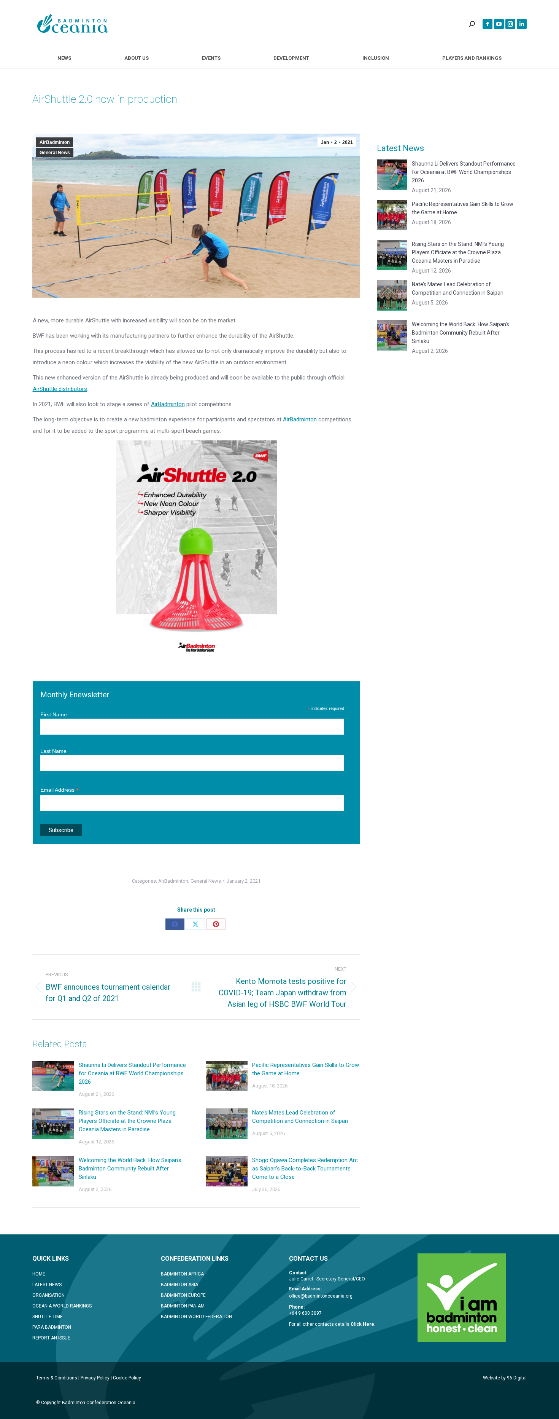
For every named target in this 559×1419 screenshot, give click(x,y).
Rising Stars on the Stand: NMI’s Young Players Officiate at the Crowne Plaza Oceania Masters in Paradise (127, 1121)
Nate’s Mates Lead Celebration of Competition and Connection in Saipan (300, 1116)
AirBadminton (55, 142)
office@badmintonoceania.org (321, 1296)
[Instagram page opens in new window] (510, 24)
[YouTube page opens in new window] (499, 24)
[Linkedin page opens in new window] (522, 24)
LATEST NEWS (47, 1284)
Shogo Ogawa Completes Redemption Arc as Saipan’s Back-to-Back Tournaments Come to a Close (305, 1168)
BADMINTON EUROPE (183, 1295)
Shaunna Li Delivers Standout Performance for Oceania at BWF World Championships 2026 (132, 1073)
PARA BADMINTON (51, 1327)
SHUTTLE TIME (47, 1316)
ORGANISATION (48, 1295)
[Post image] (53, 1076)
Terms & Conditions (56, 1378)
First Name (53, 714)
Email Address (59, 790)
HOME (38, 1274)
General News (55, 152)
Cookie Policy (127, 1378)
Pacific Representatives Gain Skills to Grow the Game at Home (305, 1069)
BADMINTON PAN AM (183, 1306)
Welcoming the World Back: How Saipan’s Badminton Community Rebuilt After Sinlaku (130, 1168)
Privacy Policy (95, 1378)
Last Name (53, 751)
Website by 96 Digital (505, 1378)
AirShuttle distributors (60, 389)
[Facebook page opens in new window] (487, 24)
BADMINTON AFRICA (182, 1274)
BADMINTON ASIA (179, 1284)
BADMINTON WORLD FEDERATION (196, 1316)
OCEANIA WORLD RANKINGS (62, 1306)
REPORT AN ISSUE (51, 1338)
